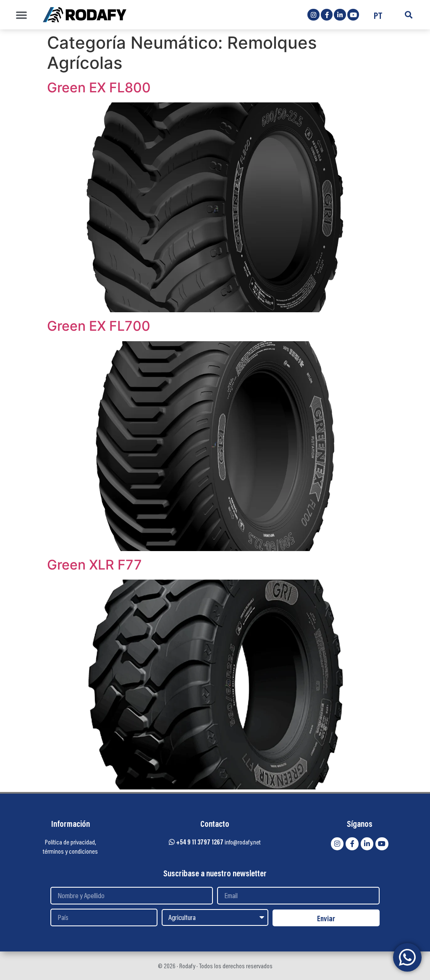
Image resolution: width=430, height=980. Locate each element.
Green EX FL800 (99, 87)
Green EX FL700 (98, 326)
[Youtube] (353, 15)
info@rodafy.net (243, 842)
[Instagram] (313, 15)
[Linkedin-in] (340, 15)
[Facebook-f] (327, 15)
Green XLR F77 (94, 565)
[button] (21, 15)
